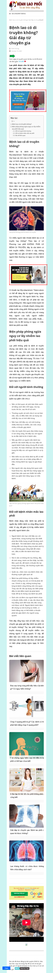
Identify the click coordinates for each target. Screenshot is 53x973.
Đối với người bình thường (23, 131)
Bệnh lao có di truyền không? (22, 124)
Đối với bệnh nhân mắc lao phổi (24, 133)
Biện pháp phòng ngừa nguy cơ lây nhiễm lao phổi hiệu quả (26, 128)
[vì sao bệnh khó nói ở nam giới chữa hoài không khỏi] (28, 286)
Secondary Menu (18, 13)
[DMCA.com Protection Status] (22, 969)
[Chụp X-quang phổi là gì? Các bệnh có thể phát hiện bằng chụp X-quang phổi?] (26, 706)
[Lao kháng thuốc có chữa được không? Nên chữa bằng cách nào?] (26, 850)
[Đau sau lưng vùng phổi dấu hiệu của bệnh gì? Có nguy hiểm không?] (26, 671)
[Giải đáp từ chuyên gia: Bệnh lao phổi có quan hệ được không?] (26, 816)
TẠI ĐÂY (21, 61)
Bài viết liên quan (20, 135)
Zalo (6, 968)
